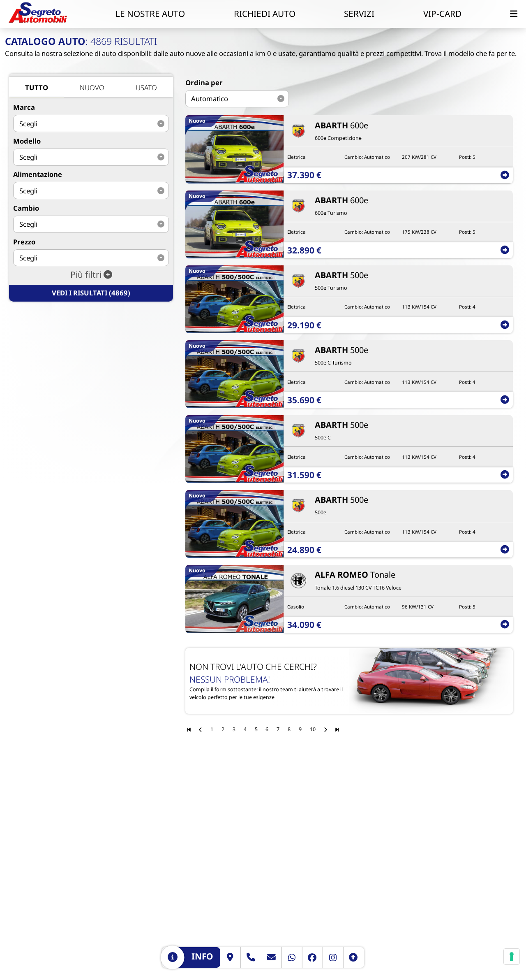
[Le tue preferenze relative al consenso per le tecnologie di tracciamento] (511, 956)
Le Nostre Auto (150, 13)
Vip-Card (442, 13)
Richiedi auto (264, 13)
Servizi (359, 13)
